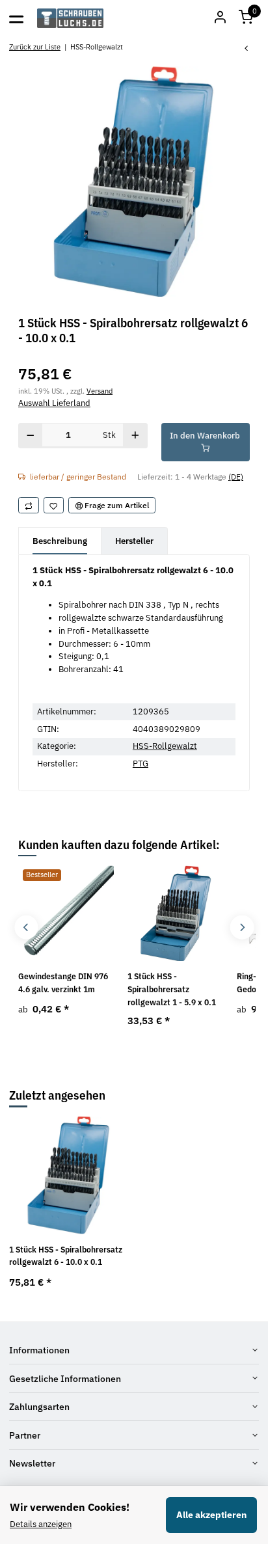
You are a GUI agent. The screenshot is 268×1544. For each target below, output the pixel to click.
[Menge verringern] (30, 436)
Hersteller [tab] (134, 541)
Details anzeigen (41, 1524)
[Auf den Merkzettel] (54, 505)
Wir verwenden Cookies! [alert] (69, 1506)
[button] (246, 18)
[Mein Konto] (220, 18)
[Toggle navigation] (16, 18)
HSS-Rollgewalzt (165, 746)
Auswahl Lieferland (54, 403)
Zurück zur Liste (34, 46)
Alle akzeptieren (211, 1515)
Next (242, 927)
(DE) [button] (235, 476)
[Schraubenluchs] (70, 18)
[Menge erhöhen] (135, 436)
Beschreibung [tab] (60, 541)
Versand (100, 391)
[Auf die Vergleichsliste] (28, 505)
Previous (26, 927)
